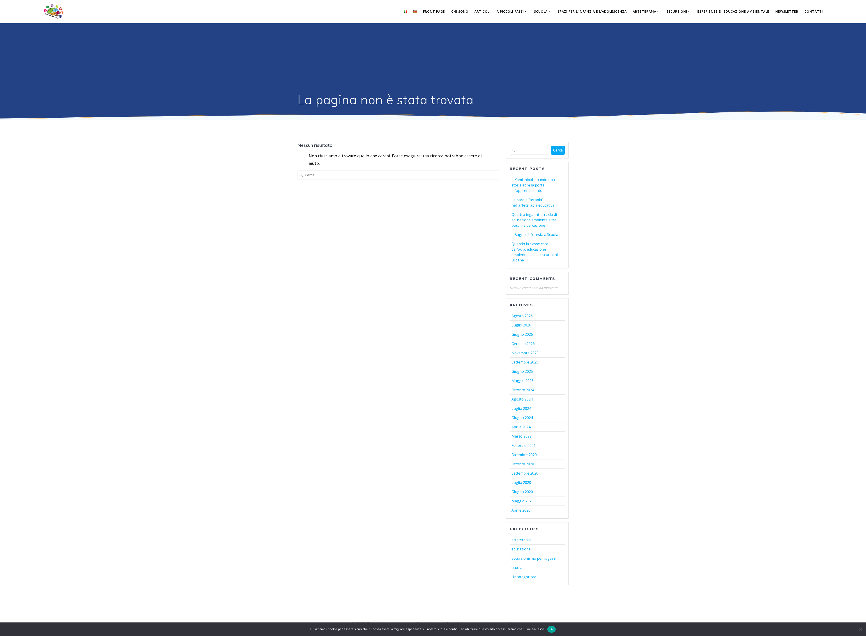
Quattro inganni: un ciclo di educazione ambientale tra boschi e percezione (534, 220)
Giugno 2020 (522, 491)
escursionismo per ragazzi (533, 558)
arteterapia (521, 539)
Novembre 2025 (525, 352)
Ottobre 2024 (522, 389)
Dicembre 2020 (524, 454)
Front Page (434, 11)
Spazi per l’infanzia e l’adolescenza (592, 11)
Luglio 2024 (521, 408)
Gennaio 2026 (523, 343)
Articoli (482, 11)
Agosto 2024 (522, 399)
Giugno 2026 (522, 334)
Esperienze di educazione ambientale (733, 11)
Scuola (541, 11)
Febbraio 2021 (523, 445)
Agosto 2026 (522, 315)
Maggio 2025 (522, 380)
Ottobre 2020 (522, 463)
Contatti (813, 11)
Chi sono (459, 11)
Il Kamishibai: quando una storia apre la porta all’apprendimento (533, 185)
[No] (860, 629)
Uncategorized (523, 576)
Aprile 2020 (520, 510)
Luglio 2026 (521, 325)
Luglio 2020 (521, 482)
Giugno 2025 (522, 371)
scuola (516, 567)
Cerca (558, 150)
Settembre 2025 (524, 362)
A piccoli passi (510, 11)
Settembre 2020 (524, 473)
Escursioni (676, 11)
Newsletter (786, 11)
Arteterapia (644, 11)
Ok (552, 629)
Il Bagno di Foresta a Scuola (534, 234)
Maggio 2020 (522, 501)
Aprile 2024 (520, 426)
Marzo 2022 (521, 436)
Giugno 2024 (522, 417)
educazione (521, 549)
